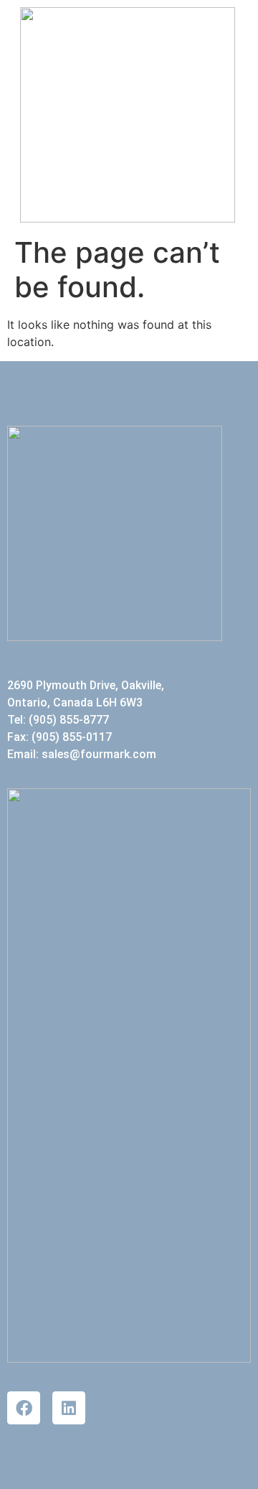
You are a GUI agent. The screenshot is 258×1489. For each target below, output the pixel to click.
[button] (226, 115)
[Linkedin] (68, 1407)
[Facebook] (23, 1407)
